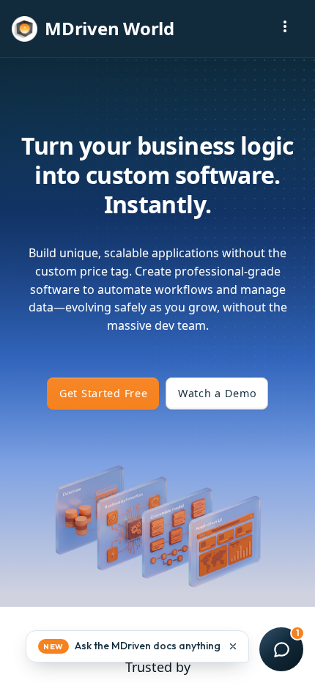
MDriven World (109, 28)
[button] (137, 646)
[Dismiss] (233, 646)
